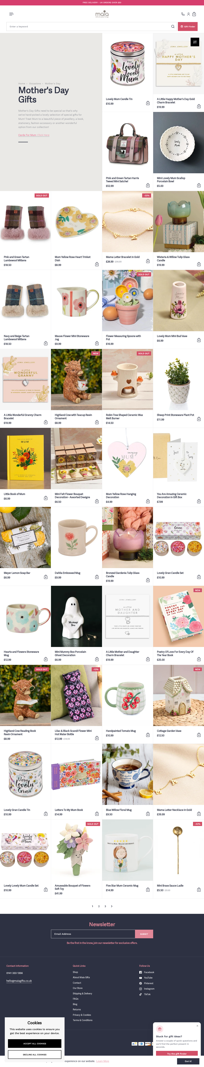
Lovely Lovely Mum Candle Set (25, 858)
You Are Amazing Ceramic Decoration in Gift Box (178, 467)
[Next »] (112, 906)
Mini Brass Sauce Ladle (178, 858)
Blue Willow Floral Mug (127, 781)
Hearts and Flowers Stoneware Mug (25, 625)
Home (21, 83)
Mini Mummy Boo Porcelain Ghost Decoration (76, 625)
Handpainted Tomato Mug (127, 704)
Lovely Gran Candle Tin (25, 781)
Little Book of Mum (25, 467)
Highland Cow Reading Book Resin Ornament (25, 704)
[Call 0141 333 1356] (183, 14)
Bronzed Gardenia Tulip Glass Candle (127, 546)
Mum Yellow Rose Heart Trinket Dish (76, 230)
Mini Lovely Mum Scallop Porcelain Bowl (178, 151)
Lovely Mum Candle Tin (127, 72)
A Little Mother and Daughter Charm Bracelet (127, 625)
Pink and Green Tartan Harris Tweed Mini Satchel (127, 151)
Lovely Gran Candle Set (178, 546)
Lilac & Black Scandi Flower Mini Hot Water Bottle (76, 704)
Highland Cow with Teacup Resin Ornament (76, 388)
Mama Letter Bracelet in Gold (127, 230)
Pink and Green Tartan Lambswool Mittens (25, 230)
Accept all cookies (34, 1043)
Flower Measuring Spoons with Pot (127, 309)
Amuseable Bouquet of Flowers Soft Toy (76, 858)
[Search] (172, 26)
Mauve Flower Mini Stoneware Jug (76, 309)
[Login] (188, 14)
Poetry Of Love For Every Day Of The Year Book (178, 625)
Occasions (35, 83)
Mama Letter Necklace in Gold (178, 781)
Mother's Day (52, 83)
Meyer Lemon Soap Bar (25, 546)
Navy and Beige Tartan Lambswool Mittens (25, 309)
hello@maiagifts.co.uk (19, 981)
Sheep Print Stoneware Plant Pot (178, 388)
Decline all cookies (34, 1054)
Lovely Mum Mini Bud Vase (178, 309)
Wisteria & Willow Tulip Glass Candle (178, 230)
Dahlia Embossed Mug (76, 546)
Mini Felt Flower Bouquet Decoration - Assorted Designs (76, 467)
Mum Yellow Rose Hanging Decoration (127, 467)
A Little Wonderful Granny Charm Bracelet (25, 388)
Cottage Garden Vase (178, 704)
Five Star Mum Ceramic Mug (127, 858)
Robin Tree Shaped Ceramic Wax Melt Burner (127, 388)
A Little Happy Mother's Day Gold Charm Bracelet (178, 72)
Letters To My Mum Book (76, 781)
